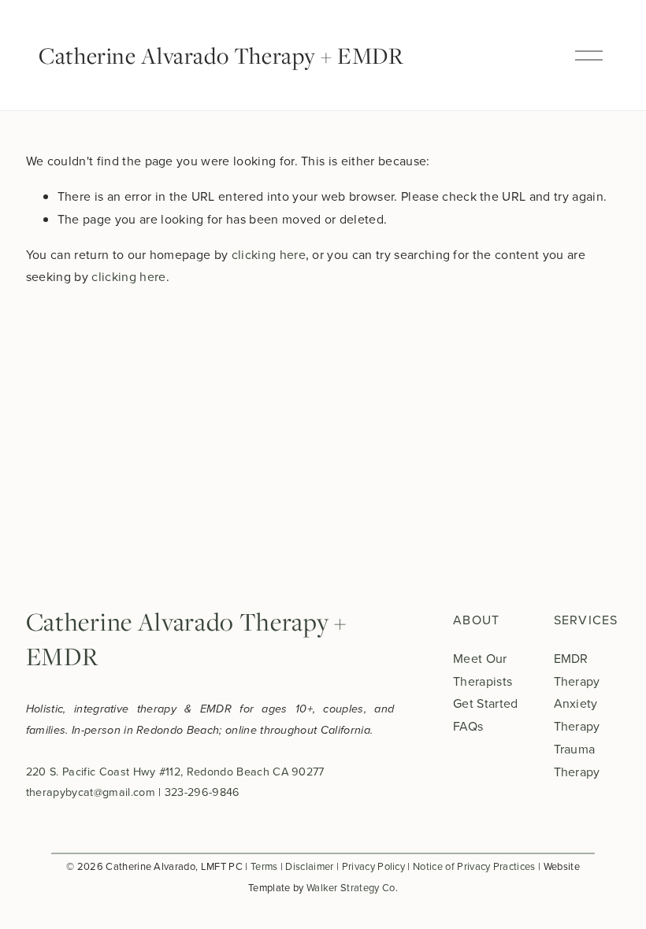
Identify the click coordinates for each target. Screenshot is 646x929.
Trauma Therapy (577, 760)
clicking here (269, 254)
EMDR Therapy (577, 670)
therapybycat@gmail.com (90, 791)
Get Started (485, 703)
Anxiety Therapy (577, 714)
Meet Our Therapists (482, 670)
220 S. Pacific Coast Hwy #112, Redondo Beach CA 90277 (175, 771)
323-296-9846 (202, 791)
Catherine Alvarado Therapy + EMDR (221, 55)
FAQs (468, 726)
